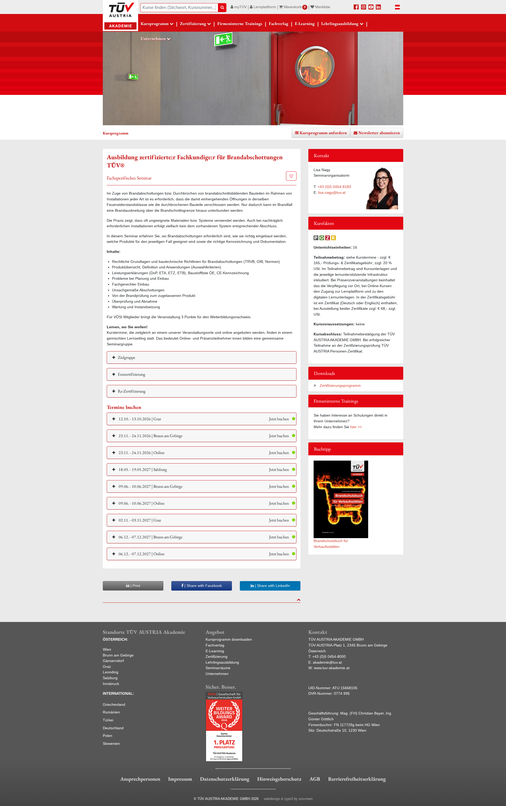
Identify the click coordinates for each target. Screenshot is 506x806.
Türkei (108, 720)
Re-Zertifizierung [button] (131, 391)
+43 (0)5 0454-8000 (329, 656)
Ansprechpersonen (140, 778)
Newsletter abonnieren (379, 133)
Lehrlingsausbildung (222, 662)
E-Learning (305, 23)
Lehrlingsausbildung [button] (339, 23)
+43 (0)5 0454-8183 (334, 187)
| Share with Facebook (202, 585)
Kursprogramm (155, 23)
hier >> (356, 427)
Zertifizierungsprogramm (340, 385)
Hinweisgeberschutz (279, 778)
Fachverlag (278, 23)
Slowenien (111, 743)
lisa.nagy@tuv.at (332, 192)
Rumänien (111, 712)
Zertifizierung (216, 656)
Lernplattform (264, 7)
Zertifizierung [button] (193, 23)
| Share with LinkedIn (272, 585)
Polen (107, 735)
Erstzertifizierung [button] (131, 374)
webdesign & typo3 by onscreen (288, 799)
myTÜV (240, 7)
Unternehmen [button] (153, 38)
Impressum (180, 778)
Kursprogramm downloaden (229, 639)
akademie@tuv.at (327, 662)
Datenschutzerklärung (224, 778)
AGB (314, 778)
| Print (134, 585)
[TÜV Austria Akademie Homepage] (120, 16)
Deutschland (113, 728)
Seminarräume (218, 668)
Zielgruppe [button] (126, 357)
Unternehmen (217, 674)
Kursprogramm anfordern (323, 133)
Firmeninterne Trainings (239, 23)
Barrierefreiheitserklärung (357, 778)
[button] (201, 419)
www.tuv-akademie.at (331, 668)
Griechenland (114, 704)
